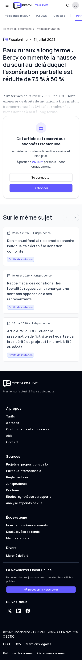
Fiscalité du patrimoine (17, 29)
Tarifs (10, 416)
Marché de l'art (17, 556)
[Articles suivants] (75, 217)
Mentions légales (38, 644)
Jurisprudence (16, 484)
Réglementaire (17, 477)
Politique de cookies (18, 653)
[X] (9, 610)
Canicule (59, 15)
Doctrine (12, 490)
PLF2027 (41, 15)
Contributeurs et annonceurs (28, 429)
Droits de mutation (48, 29)
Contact (12, 442)
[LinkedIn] (18, 610)
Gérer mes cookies (51, 653)
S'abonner (41, 188)
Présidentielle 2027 (17, 15)
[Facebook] (27, 610)
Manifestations (17, 538)
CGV (17, 644)
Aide (9, 436)
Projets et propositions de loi (27, 464)
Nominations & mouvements (27, 525)
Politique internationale (23, 471)
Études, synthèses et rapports (28, 497)
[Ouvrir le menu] (7, 5)
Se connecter (41, 177)
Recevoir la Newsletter (43, 589)
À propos (12, 423)
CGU (6, 644)
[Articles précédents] (66, 217)
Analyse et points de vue (24, 503)
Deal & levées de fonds (23, 532)
